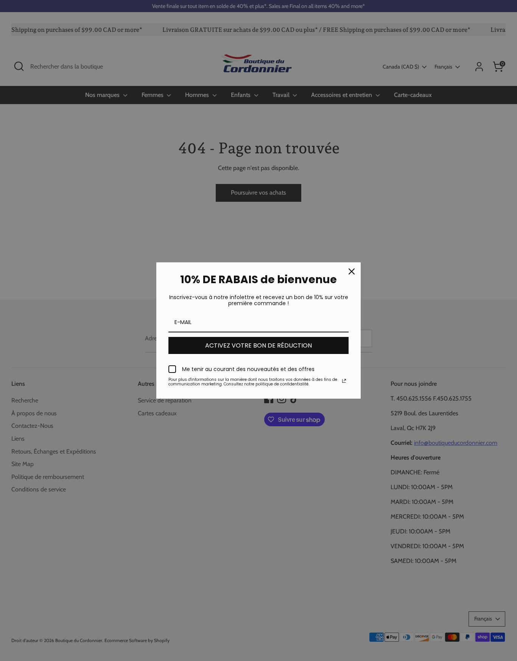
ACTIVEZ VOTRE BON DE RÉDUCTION (258, 345)
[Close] (352, 271)
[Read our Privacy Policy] (344, 380)
